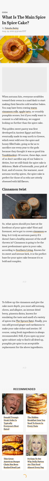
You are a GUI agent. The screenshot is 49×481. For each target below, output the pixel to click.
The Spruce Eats (24, 320)
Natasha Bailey (12, 28)
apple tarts (25, 111)
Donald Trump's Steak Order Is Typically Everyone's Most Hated (11, 423)
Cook (5, 12)
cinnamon (38, 231)
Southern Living (24, 250)
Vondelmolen (9, 155)
